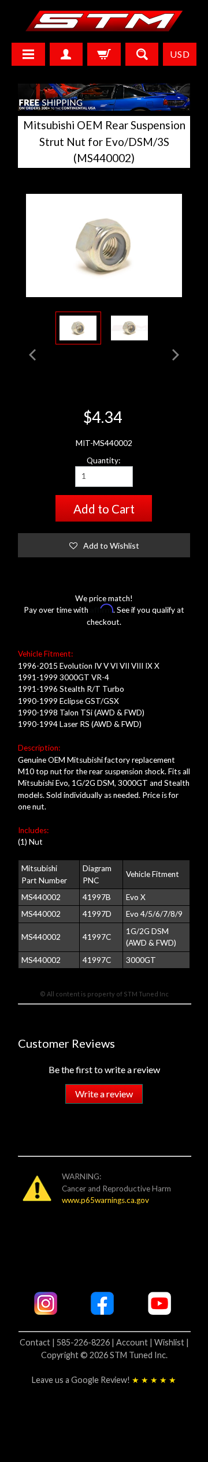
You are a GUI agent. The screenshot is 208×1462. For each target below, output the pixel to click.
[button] (104, 545)
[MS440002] (78, 328)
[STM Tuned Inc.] (104, 20)
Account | (135, 1342)
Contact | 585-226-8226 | (68, 1342)
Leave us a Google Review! (104, 1380)
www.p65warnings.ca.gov (105, 1200)
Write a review (104, 1093)
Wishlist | (171, 1342)
